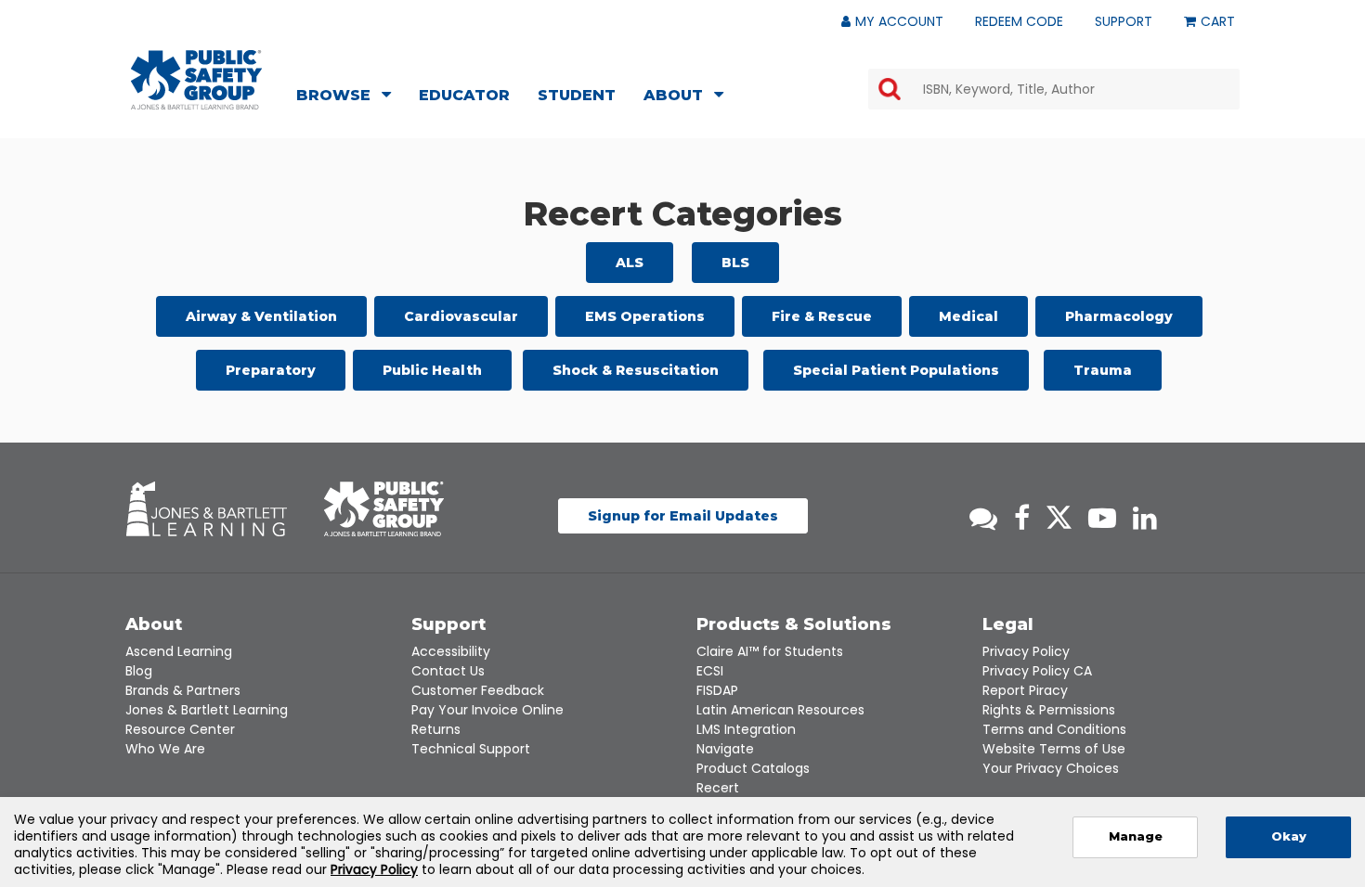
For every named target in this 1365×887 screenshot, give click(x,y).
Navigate (725, 748)
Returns (436, 729)
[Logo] (196, 79)
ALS (630, 262)
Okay (1288, 836)
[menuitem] (349, 97)
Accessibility (450, 651)
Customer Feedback (477, 690)
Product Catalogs (753, 768)
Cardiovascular (461, 316)
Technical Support (470, 748)
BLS (735, 262)
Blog (138, 671)
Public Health (432, 370)
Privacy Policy (1026, 651)
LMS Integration (746, 729)
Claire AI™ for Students (769, 651)
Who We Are (165, 748)
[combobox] (1054, 89)
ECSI (709, 671)
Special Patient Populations (896, 370)
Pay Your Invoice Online (487, 710)
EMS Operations (645, 316)
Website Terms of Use (1053, 748)
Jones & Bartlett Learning (206, 710)
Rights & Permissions (1048, 710)
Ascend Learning (178, 651)
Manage (1136, 836)
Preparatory (271, 370)
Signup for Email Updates (683, 516)
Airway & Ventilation (261, 316)
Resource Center (180, 729)
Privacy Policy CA (1037, 671)
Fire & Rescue (822, 316)
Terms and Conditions (1054, 729)
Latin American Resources (780, 710)
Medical (968, 316)
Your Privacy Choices (1050, 768)
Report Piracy (1025, 690)
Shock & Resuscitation (635, 370)
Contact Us (448, 671)
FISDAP (717, 690)
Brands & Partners (182, 690)
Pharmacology (1119, 316)
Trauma (1102, 370)
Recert (717, 787)
